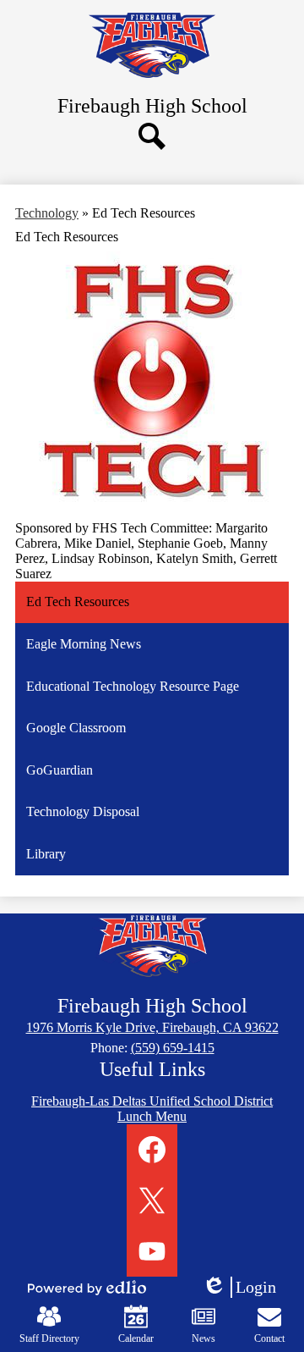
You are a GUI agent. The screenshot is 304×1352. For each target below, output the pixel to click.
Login (245, 1288)
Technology (47, 213)
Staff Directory (49, 1338)
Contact (269, 1338)
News (203, 1338)
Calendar (136, 1338)
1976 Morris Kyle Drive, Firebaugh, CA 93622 (152, 1027)
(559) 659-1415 (172, 1047)
